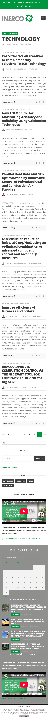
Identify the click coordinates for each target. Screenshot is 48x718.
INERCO (30, 481)
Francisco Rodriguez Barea (16, 69)
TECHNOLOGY (8, 486)
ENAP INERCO (8, 481)
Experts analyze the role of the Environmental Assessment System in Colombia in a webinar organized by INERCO (28, 608)
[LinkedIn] (17, 6)
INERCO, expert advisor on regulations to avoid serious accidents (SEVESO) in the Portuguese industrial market (28, 634)
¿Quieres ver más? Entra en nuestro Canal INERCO (22, 538)
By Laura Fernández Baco (29, 614)
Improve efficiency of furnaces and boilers (18, 309)
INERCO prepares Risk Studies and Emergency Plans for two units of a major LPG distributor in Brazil (27, 646)
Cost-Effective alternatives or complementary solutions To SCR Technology (24, 60)
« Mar (5, 596)
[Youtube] (26, 6)
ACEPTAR (24, 716)
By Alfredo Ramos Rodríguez (30, 627)
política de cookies (31, 714)
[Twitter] (22, 6)
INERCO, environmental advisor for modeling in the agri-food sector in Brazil (27, 621)
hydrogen (20, 481)
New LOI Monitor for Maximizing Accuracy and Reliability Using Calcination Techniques (24, 119)
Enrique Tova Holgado (14, 130)
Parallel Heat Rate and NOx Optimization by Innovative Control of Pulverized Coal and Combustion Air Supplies (23, 182)
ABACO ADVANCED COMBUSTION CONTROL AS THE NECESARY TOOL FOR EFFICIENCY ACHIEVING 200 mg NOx (22, 374)
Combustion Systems (10, 53)
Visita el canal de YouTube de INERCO (17, 698)
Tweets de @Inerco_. (10, 467)
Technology (25, 53)
